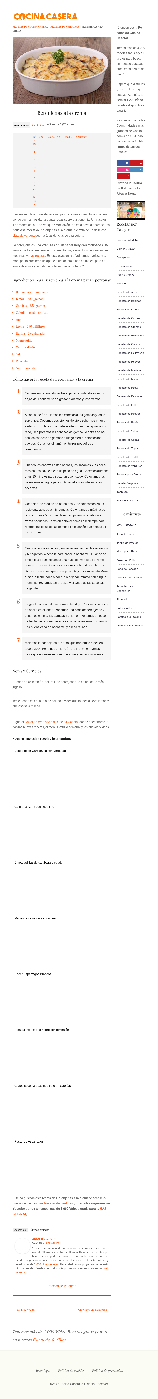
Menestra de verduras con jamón (36, 918)
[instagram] (120, 14)
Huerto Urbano (126, 274)
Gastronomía (125, 266)
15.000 (123, 176)
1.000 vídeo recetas (46, 1264)
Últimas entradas (39, 1229)
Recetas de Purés (127, 422)
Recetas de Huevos (128, 361)
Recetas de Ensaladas (130, 335)
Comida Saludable (128, 240)
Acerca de (20, 1229)
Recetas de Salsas (128, 431)
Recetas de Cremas (129, 326)
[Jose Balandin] (22, 1252)
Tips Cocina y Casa (128, 500)
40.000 (136, 169)
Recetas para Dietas (129, 474)
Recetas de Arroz (127, 292)
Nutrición (122, 283)
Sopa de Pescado (127, 568)
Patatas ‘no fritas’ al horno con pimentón (41, 1029)
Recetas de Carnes (128, 318)
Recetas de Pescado (129, 396)
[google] (136, 14)
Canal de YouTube (50, 1339)
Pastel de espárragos (29, 1141)
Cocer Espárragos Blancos (32, 974)
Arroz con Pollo (126, 560)
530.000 (123, 169)
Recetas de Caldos (128, 309)
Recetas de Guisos (128, 344)
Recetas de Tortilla (128, 457)
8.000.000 (123, 163)
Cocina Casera (51, 1242)
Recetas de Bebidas (129, 300)
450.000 (136, 163)
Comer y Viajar (126, 248)
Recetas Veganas (127, 483)
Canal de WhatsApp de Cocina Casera (51, 722)
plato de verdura (24, 235)
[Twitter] (106, 1239)
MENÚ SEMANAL (127, 525)
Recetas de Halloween (130, 352)
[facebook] (105, 14)
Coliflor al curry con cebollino (34, 806)
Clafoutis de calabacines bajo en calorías (42, 1085)
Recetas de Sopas (128, 439)
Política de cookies (71, 1370)
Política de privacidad (107, 1370)
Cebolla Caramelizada (130, 577)
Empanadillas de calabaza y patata (38, 862)
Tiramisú (122, 599)
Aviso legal (42, 1370)
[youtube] (128, 14)
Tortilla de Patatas (127, 542)
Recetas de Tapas (128, 448)
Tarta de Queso (126, 534)
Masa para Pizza (127, 551)
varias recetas (35, 255)
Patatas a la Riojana (129, 616)
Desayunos (123, 257)
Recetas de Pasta (127, 387)
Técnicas (122, 491)
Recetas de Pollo (127, 405)
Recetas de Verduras (58, 1203)
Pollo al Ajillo (124, 608)
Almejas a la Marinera (130, 625)
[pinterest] (143, 14)
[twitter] (113, 14)
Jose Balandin (44, 1239)
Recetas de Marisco (129, 370)
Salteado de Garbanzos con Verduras (40, 750)
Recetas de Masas (128, 378)
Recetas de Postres (128, 413)
